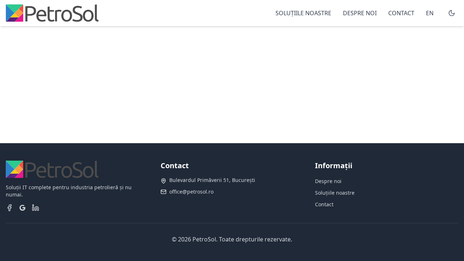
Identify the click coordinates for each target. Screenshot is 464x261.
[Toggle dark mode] (451, 13)
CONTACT (401, 13)
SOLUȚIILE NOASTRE (303, 13)
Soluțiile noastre (335, 192)
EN (430, 13)
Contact (324, 204)
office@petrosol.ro (191, 191)
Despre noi (328, 181)
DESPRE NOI (360, 13)
